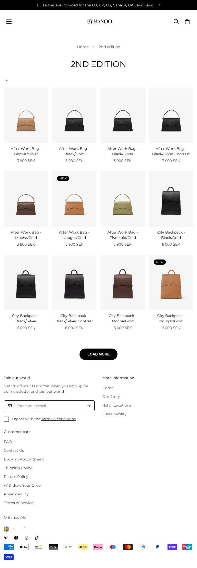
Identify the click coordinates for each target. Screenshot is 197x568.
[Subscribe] (89, 405)
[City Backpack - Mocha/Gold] (123, 282)
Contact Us (14, 450)
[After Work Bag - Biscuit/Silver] (26, 115)
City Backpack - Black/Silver (26, 318)
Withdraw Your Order (23, 485)
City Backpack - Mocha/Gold (122, 318)
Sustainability (114, 414)
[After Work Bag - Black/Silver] (123, 115)
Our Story (111, 396)
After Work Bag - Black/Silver (122, 151)
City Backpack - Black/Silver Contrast (74, 318)
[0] (187, 21)
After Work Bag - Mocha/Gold (26, 235)
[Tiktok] (37, 538)
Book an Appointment (24, 459)
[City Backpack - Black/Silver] (26, 282)
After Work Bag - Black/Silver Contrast (171, 151)
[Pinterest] (6, 538)
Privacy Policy (16, 494)
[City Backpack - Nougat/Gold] (171, 282)
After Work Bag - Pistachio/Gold (122, 235)
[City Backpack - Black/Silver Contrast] (74, 282)
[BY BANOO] (99, 21)
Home (83, 46)
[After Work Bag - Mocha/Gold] (26, 199)
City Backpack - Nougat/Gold (171, 318)
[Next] (159, 5)
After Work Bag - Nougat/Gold (74, 235)
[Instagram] (26, 538)
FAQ (8, 441)
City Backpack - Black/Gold (171, 235)
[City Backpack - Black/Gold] (171, 199)
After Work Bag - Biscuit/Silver (26, 151)
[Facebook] (16, 538)
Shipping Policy (18, 468)
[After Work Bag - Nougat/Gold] (74, 199)
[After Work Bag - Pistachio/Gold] (123, 199)
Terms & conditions (58, 419)
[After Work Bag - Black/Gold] (74, 115)
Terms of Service (18, 502)
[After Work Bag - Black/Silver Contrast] (171, 115)
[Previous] (37, 5)
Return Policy (16, 476)
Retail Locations (116, 405)
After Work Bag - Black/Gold (74, 151)
